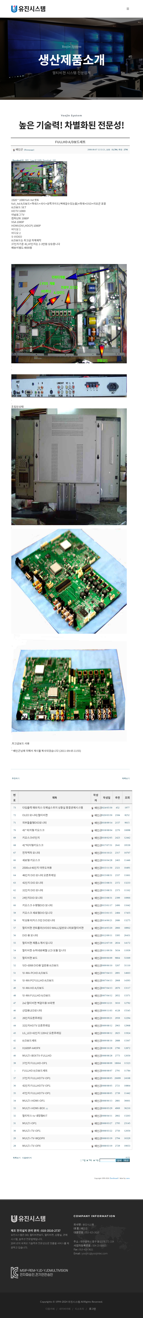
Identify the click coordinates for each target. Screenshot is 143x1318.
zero (128, 1178)
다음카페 (49, 1308)
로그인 (92, 1308)
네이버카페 (64, 1308)
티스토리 (79, 1308)
